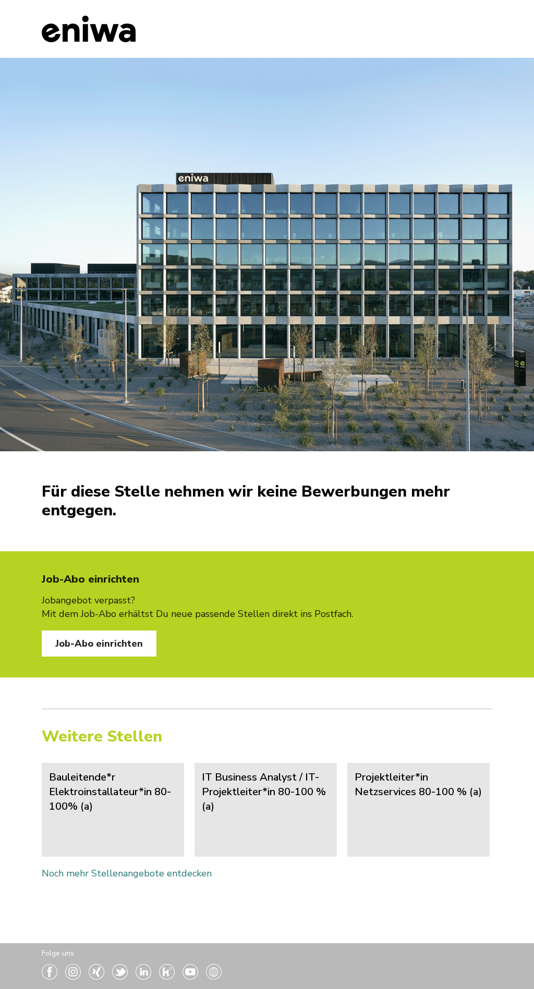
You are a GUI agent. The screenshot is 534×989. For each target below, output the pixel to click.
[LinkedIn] (145, 976)
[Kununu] (168, 976)
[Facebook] (51, 976)
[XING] (98, 976)
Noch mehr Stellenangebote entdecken (127, 873)
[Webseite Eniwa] (214, 976)
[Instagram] (74, 976)
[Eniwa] (89, 29)
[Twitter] (121, 976)
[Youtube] (192, 976)
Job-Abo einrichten (99, 643)
